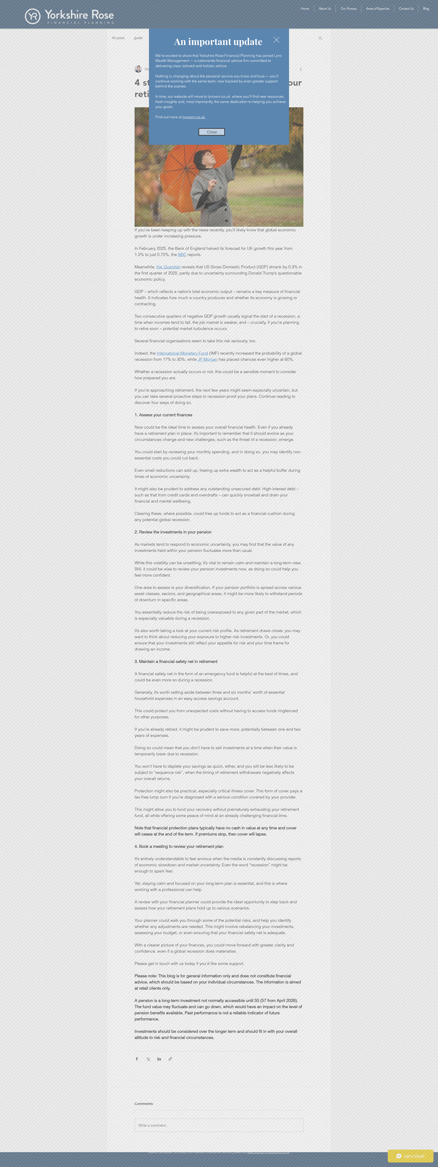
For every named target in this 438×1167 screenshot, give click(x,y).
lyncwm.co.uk (194, 117)
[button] (211, 132)
